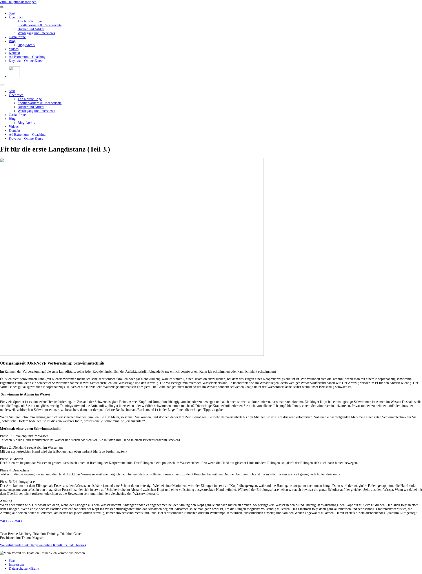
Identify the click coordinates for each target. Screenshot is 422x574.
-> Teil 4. (17, 521)
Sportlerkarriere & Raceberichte (40, 25)
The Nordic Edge (30, 21)
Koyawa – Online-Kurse (26, 61)
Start (12, 13)
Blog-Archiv (26, 45)
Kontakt (14, 53)
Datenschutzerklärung (24, 568)
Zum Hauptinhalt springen (18, 2)
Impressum (16, 564)
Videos (13, 49)
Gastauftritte (17, 37)
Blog (12, 41)
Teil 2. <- (5, 521)
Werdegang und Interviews (36, 33)
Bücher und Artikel (31, 29)
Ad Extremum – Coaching (27, 57)
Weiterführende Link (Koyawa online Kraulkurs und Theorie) (43, 545)
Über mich (16, 17)
